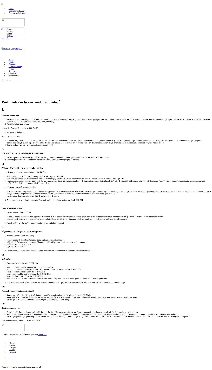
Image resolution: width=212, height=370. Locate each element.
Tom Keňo (42, 335)
